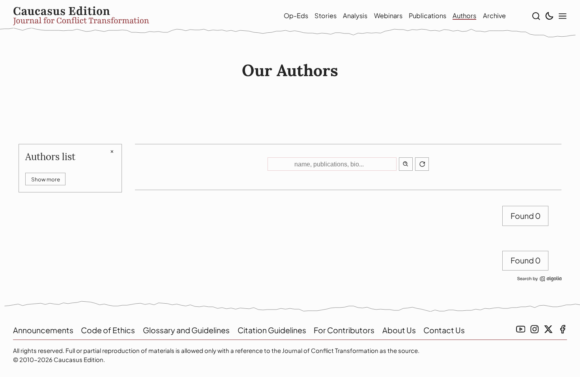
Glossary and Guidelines (186, 330)
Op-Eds (296, 15)
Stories (325, 15)
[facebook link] (562, 329)
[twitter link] (548, 329)
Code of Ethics (108, 330)
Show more (45, 179)
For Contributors (344, 330)
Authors (464, 15)
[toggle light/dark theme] (549, 16)
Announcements (43, 330)
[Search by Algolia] (539, 282)
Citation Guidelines (272, 330)
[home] (135, 15)
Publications (427, 15)
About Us (399, 330)
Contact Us (444, 330)
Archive (494, 15)
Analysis (355, 15)
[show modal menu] (562, 16)
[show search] (536, 16)
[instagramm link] (534, 329)
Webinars (388, 15)
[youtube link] (521, 329)
